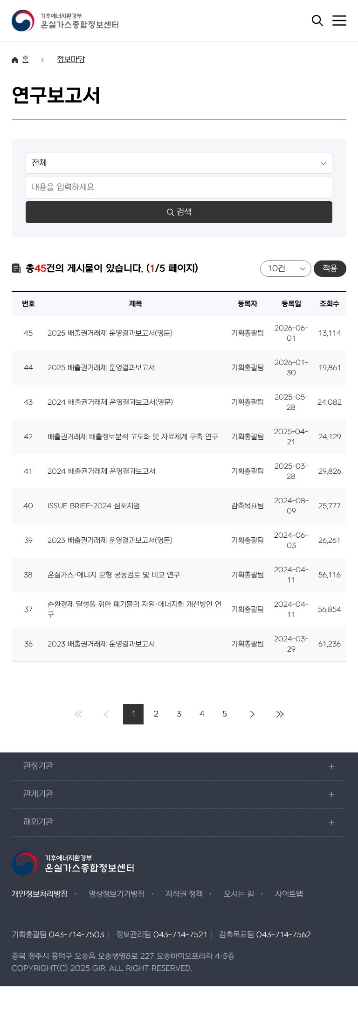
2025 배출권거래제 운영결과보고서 (101, 368)
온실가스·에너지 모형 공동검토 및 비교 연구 (114, 575)
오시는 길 (239, 894)
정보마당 (71, 60)
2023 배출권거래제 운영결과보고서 (101, 644)
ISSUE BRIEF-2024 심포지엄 (94, 506)
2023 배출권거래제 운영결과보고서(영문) (110, 540)
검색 (184, 212)
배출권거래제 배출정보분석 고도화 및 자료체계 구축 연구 (133, 437)
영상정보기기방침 (117, 894)
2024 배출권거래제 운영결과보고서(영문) (110, 402)
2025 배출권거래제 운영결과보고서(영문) (110, 333)
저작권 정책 (184, 894)
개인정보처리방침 (40, 894)
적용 (330, 268)
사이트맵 (289, 894)
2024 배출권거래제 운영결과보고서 (101, 471)
